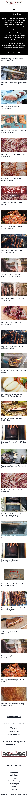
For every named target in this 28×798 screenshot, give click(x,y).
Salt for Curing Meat (14, 731)
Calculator (14, 775)
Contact (14, 789)
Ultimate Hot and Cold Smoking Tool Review (14, 720)
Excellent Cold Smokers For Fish (12, 538)
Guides (14, 778)
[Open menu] (14, 8)
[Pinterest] (12, 765)
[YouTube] (8, 765)
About (14, 786)
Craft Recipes (14, 784)
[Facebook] (16, 765)
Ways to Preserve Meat (14, 734)
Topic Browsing (14, 781)
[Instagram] (20, 765)
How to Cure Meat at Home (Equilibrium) (14, 723)
